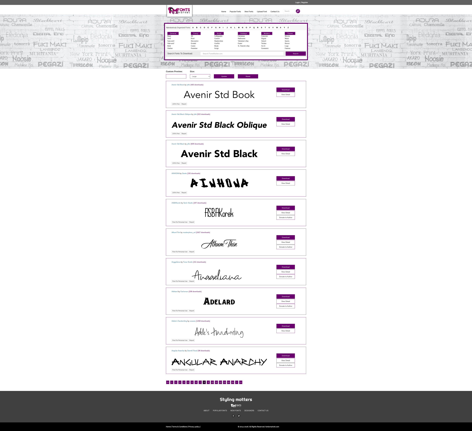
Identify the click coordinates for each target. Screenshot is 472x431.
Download (286, 90)
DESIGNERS (249, 411)
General (173, 33)
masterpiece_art (189, 232)
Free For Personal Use (179, 222)
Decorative (194, 41)
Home (223, 12)
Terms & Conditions (179, 427)
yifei (188, 85)
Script (219, 33)
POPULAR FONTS (220, 411)
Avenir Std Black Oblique (181, 114)
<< (168, 382)
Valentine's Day (243, 41)
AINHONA (175, 173)
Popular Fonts (235, 12)
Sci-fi (263, 46)
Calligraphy (218, 36)
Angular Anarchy (178, 351)
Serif (169, 38)
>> (241, 382)
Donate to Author (285, 217)
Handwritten (218, 41)
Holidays (243, 33)
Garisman (184, 291)
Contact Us (275, 12)
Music (287, 38)
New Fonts (249, 12)
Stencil (263, 41)
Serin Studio (188, 203)
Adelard (175, 291)
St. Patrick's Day (244, 46)
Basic (169, 36)
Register (304, 2)
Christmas (241, 36)
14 (229, 382)
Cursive (217, 38)
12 (220, 382)
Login (297, 2)
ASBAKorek (176, 203)
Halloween (241, 38)
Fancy (195, 33)
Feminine (194, 48)
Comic (193, 46)
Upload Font (262, 12)
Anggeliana (176, 262)
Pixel (192, 38)
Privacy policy (194, 427)
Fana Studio (188, 262)
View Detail (285, 95)
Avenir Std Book (178, 85)
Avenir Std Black (178, 144)
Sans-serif (170, 41)
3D (192, 36)
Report (184, 104)
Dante (184, 173)
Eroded (193, 43)
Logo (286, 46)
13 (225, 382)
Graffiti (217, 43)
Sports (287, 41)
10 (212, 382)
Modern (267, 33)
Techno (263, 43)
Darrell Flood (192, 351)
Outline (170, 48)
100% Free (176, 104)
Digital (263, 38)
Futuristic (264, 36)
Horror (287, 43)
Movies (287, 36)
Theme (290, 33)
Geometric (265, 48)
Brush (216, 46)
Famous (287, 48)
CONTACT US (263, 411)
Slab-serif (170, 43)
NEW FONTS (235, 411)
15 (233, 382)
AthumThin (176, 232)
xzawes (193, 321)
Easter (240, 43)
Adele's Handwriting (179, 321)
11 (216, 382)
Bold (169, 46)
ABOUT (206, 411)
